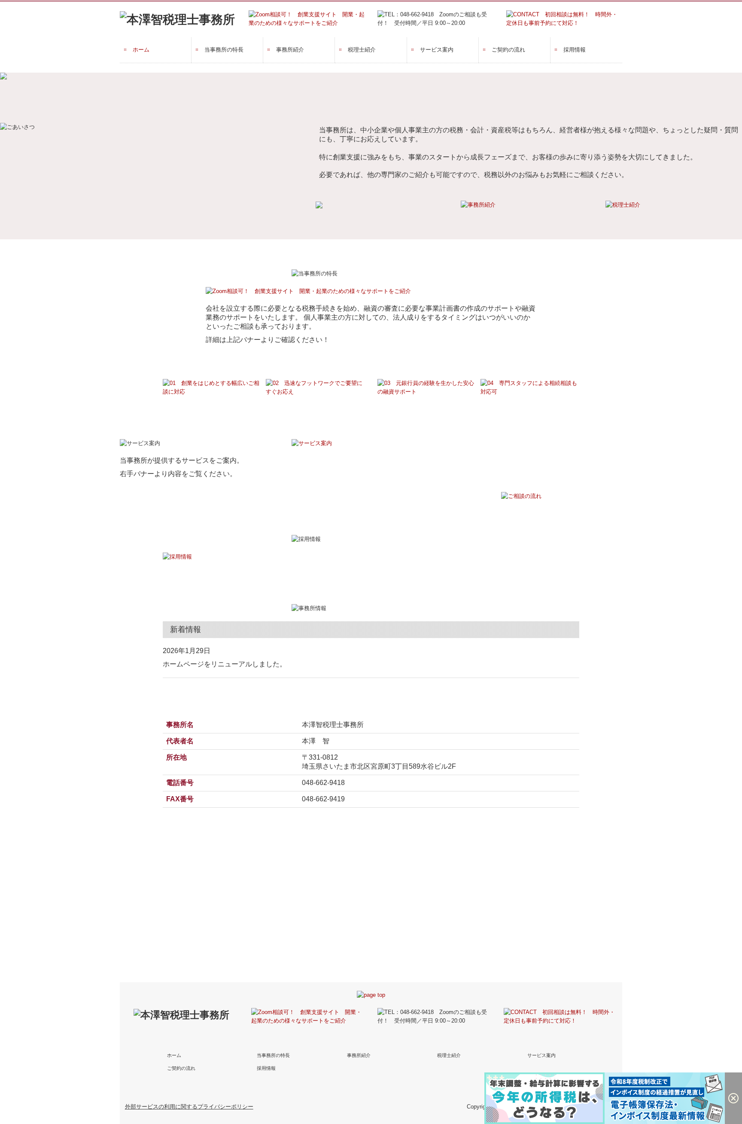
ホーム (141, 49)
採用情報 (574, 49)
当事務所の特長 (223, 49)
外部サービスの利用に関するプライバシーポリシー (189, 1106)
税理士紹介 (362, 49)
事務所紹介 (290, 49)
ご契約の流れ (508, 49)
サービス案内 (436, 49)
